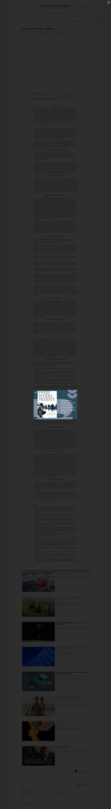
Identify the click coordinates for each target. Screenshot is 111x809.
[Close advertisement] (108, 2)
